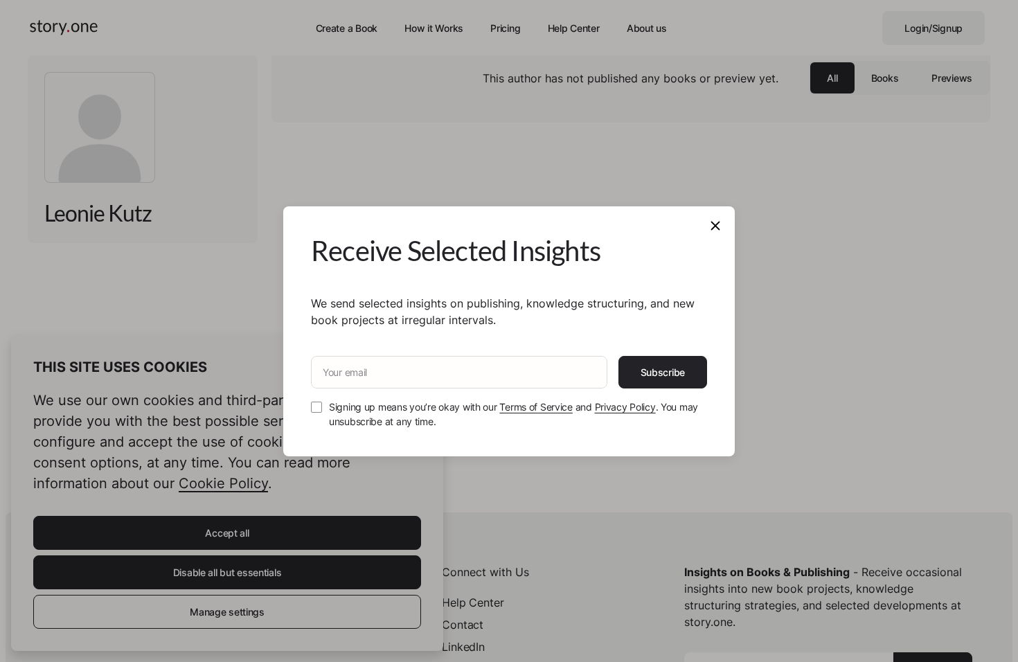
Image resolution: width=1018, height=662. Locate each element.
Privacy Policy (625, 407)
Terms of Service (536, 407)
